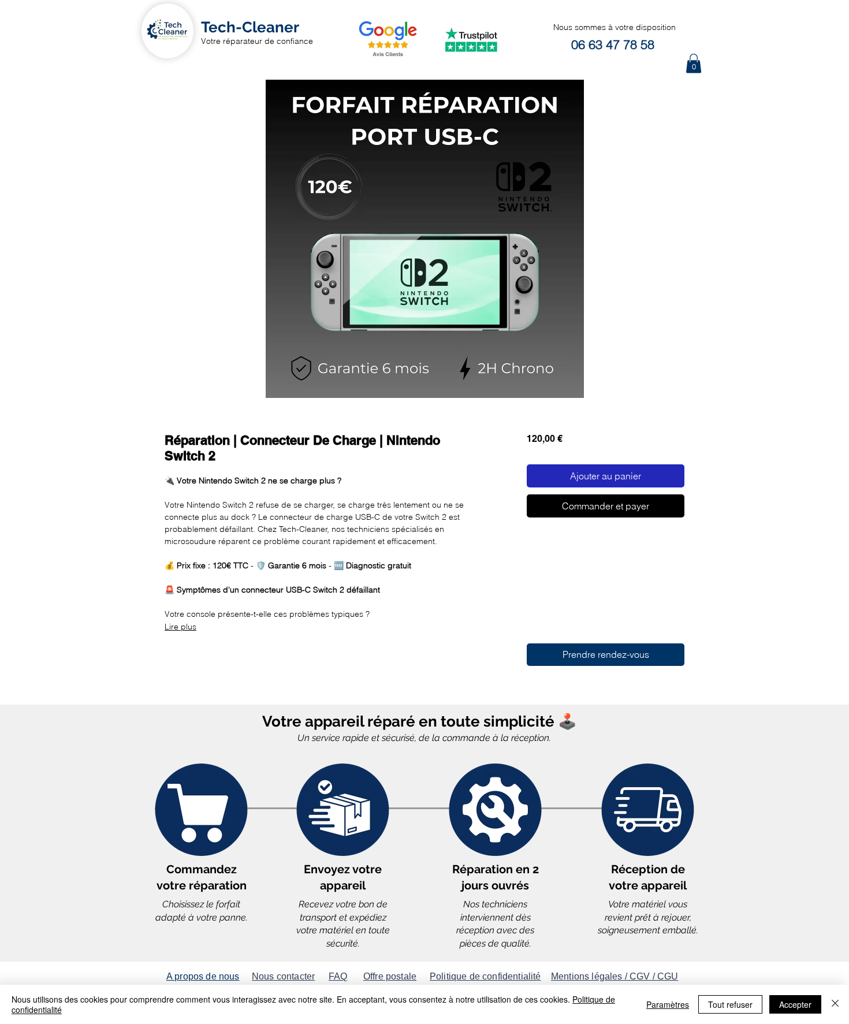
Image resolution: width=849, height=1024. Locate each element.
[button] (694, 63)
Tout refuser (730, 1004)
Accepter (795, 1004)
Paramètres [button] (667, 1004)
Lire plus (180, 626)
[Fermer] (835, 1004)
